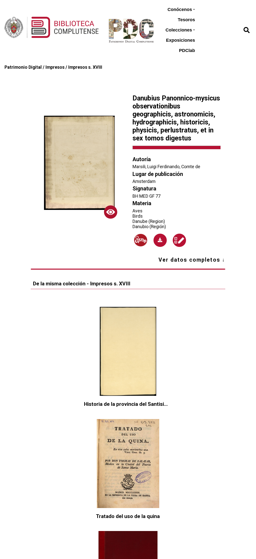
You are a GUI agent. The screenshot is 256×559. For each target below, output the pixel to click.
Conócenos (180, 9)
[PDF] (160, 240)
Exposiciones (180, 40)
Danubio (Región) (149, 226)
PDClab (187, 50)
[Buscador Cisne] (140, 240)
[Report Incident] (179, 240)
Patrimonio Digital (23, 67)
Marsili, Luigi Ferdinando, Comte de (166, 166)
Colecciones (179, 29)
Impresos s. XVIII (85, 67)
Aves (137, 210)
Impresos (55, 67)
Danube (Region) (148, 221)
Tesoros (186, 19)
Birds (137, 216)
